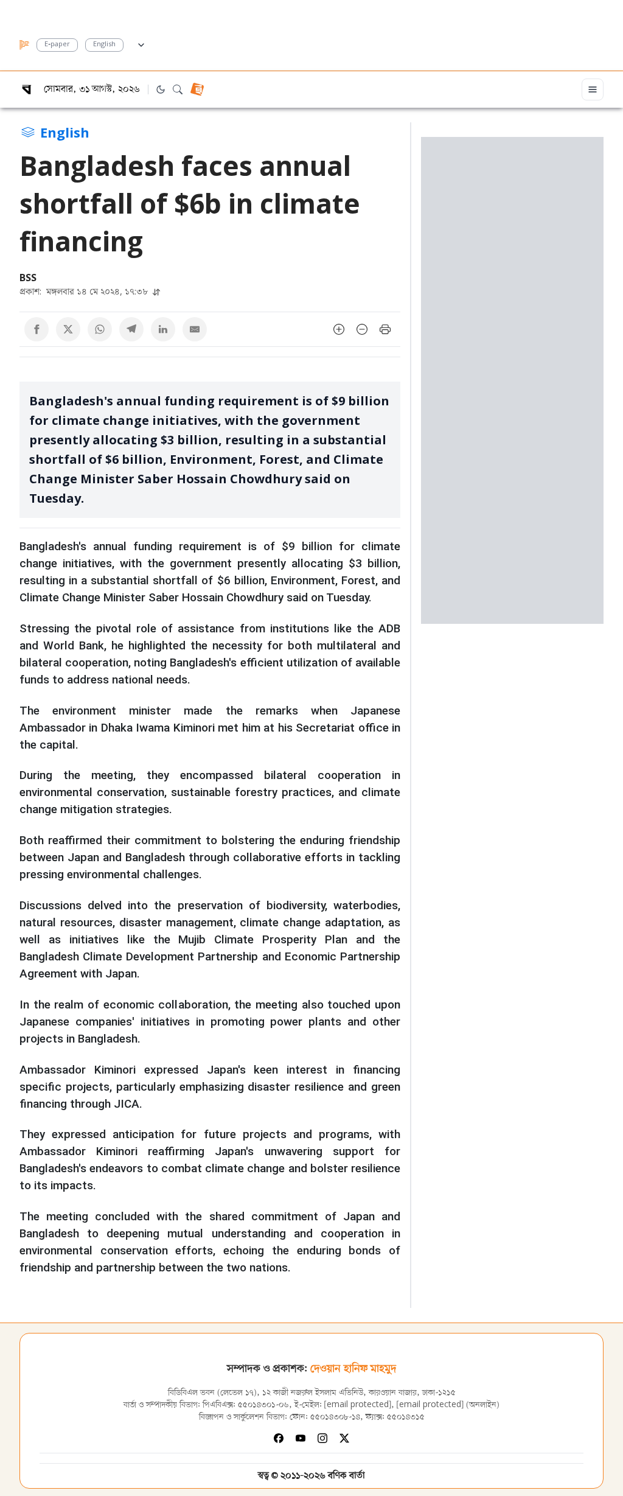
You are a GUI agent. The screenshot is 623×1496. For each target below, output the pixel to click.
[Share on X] (68, 329)
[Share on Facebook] (36, 329)
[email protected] (357, 1405)
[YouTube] (300, 1438)
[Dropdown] (141, 43)
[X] (344, 1438)
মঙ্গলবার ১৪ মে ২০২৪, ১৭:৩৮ (84, 291)
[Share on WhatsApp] (100, 329)
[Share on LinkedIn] (163, 329)
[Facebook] (279, 1438)
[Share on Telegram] (131, 329)
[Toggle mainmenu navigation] (593, 89)
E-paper (57, 44)
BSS (28, 277)
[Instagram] (322, 1438)
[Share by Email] (195, 329)
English (104, 44)
